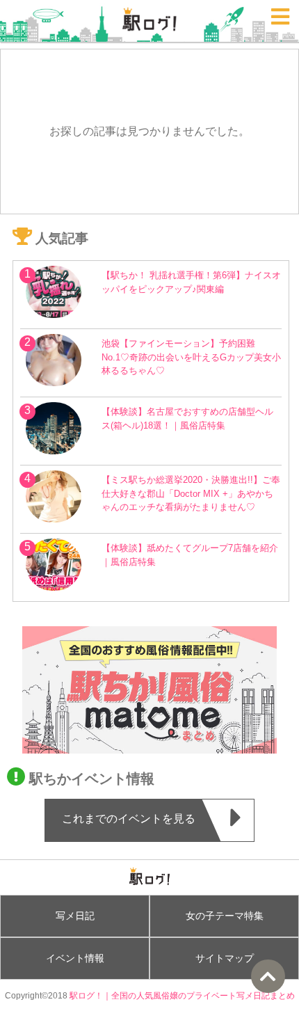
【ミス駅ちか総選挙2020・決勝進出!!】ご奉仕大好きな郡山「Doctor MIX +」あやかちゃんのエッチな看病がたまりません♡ (191, 493)
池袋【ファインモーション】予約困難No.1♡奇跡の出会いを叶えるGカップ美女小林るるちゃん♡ (191, 356)
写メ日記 (75, 915)
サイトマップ (224, 958)
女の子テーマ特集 (225, 915)
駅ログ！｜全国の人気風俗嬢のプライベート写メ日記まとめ (182, 995)
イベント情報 (75, 958)
